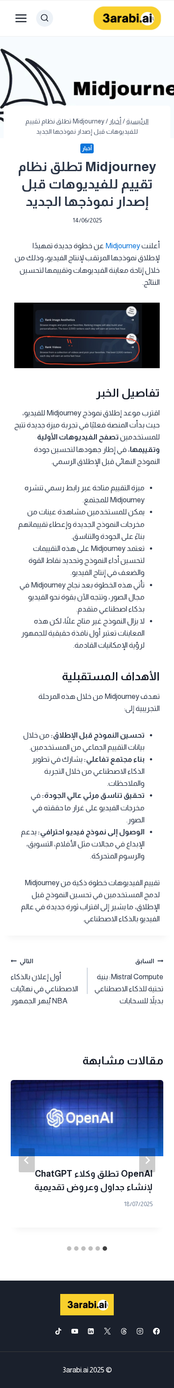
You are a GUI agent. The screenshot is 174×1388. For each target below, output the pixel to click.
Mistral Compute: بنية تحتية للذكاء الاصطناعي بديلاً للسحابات (129, 981)
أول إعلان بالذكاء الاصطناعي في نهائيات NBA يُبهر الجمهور (44, 981)
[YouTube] (75, 1331)
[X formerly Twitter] (107, 1331)
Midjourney (122, 246)
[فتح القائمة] (21, 18)
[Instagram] (140, 1331)
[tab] (105, 1248)
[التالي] (27, 1160)
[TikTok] (58, 1331)
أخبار (87, 148)
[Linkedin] (91, 1331)
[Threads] (124, 1331)
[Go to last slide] (147, 1160)
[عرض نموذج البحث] (44, 18)
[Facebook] (156, 1331)
